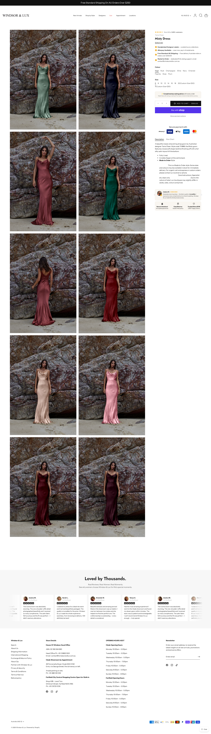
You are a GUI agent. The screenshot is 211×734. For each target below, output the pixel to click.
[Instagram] (52, 691)
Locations (132, 15)
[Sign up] (199, 657)
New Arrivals (77, 15)
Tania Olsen (159, 35)
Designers (102, 15)
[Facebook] (47, 691)
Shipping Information (19, 652)
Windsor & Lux (21, 727)
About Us (14, 648)
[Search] (200, 15)
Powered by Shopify (33, 727)
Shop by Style (90, 15)
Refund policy (16, 678)
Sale (110, 15)
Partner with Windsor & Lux (21, 665)
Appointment (120, 15)
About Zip (15, 661)
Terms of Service (17, 675)
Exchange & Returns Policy (21, 658)
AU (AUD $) (185, 15)
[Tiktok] (57, 691)
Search (13, 645)
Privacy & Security (18, 668)
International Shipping (19, 655)
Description (159, 139)
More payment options (178, 116)
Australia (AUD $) (16, 721)
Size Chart (170, 139)
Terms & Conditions (18, 671)
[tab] (160, 139)
